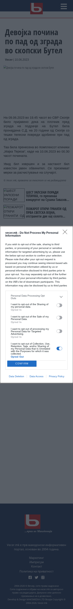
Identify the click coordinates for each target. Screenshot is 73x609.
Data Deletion (16, 376)
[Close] (66, 233)
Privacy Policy (56, 376)
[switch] (59, 305)
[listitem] (36, 296)
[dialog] (36, 304)
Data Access (36, 376)
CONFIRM (22, 363)
